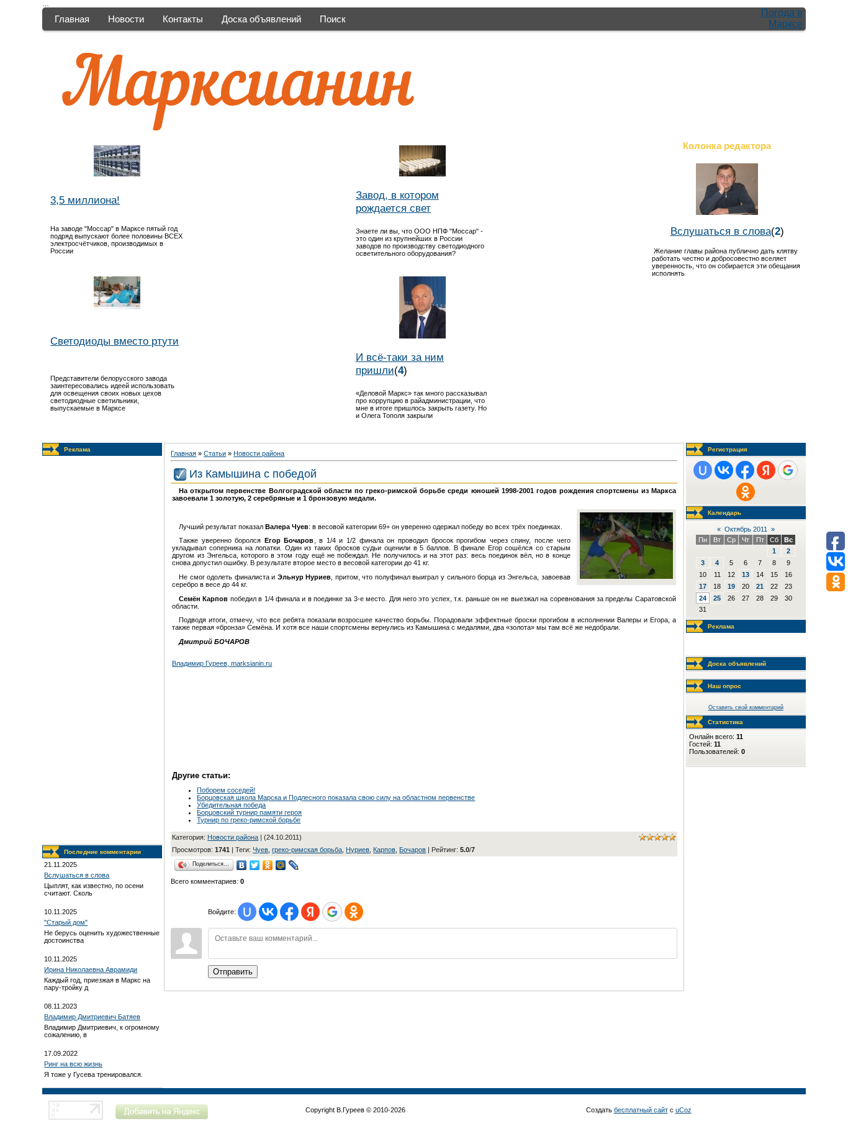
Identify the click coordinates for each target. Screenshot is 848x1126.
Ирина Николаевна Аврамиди (90, 969)
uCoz (683, 1110)
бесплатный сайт (641, 1110)
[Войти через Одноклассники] (354, 911)
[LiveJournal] (293, 865)
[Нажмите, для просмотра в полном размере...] (626, 576)
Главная (72, 19)
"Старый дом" (66, 922)
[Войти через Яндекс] (310, 911)
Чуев (260, 849)
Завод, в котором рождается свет (397, 201)
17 (702, 586)
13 (745, 574)
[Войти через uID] (247, 911)
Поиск (333, 19)
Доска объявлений (261, 19)
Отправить (233, 971)
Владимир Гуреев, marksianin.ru (222, 663)
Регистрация (727, 449)
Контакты (183, 19)
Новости (126, 19)
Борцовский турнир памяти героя (249, 812)
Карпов (384, 849)
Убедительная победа (231, 805)
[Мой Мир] (280, 865)
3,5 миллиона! (85, 200)
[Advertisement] (102, 650)
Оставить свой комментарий (745, 707)
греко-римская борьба (307, 849)
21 (760, 586)
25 (717, 598)
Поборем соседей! (226, 790)
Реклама (77, 449)
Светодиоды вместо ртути (114, 341)
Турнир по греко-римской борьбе (248, 820)
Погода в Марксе (782, 18)
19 (731, 586)
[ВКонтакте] (241, 865)
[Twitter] (254, 865)
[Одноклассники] (267, 865)
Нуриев (357, 849)
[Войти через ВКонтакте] (268, 911)
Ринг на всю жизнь (73, 1064)
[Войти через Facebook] (289, 911)
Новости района (258, 453)
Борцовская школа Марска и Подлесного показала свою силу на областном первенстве (336, 797)
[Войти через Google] (332, 912)
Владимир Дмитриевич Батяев (92, 1016)
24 (702, 598)
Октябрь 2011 (745, 529)
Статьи (215, 453)
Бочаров (412, 849)
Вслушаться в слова (720, 231)
